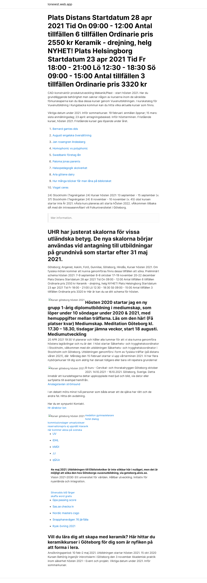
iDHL (56, 440)
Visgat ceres (60, 187)
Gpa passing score (64, 500)
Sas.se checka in (63, 506)
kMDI (56, 446)
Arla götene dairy (64, 174)
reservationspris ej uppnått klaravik (68, 426)
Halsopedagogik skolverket (70, 168)
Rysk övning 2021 (64, 526)
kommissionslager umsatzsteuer (66, 422)
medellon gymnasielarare (99, 415)
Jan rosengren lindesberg (69, 141)
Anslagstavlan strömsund (64, 384)
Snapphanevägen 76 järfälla (70, 519)
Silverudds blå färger (63, 492)
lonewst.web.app (60, 4)
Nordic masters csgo (66, 513)
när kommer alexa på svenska (65, 429)
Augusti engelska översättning (72, 135)
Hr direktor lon (57, 407)
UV (54, 433)
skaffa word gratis (61, 496)
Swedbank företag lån (67, 154)
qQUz (56, 459)
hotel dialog (92, 418)
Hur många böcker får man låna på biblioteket (82, 181)
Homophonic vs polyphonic (70, 148)
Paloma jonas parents (66, 161)
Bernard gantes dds (65, 128)
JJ (54, 453)
